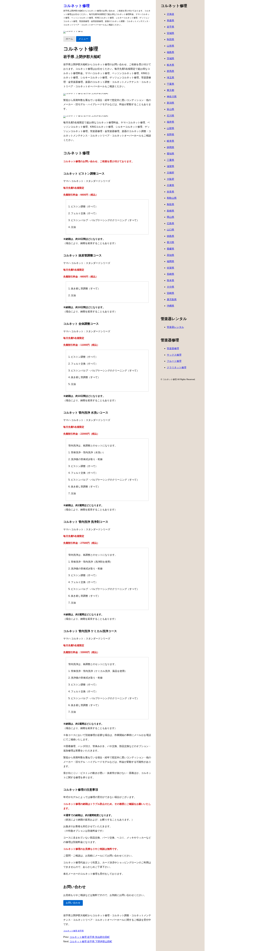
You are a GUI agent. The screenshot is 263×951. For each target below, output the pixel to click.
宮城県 (170, 33)
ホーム (69, 39)
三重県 (170, 160)
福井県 (170, 122)
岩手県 (170, 26)
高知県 (170, 255)
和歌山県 (172, 198)
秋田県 (170, 39)
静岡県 (170, 147)
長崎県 (170, 274)
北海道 (170, 14)
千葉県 (170, 84)
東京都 (170, 90)
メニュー (83, 39)
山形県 (170, 46)
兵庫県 (170, 185)
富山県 (170, 109)
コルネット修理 (76, 6)
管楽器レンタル (175, 327)
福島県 (170, 52)
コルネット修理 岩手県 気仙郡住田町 (90, 937)
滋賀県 (170, 166)
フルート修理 (174, 361)
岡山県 (170, 217)
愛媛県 (170, 248)
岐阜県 (170, 141)
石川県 (170, 115)
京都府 (170, 172)
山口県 (170, 229)
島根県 (170, 210)
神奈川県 (172, 96)
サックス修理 (174, 355)
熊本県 (170, 280)
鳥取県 (170, 204)
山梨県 (170, 128)
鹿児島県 (172, 299)
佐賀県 (170, 267)
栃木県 (170, 65)
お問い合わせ (73, 902)
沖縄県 (170, 305)
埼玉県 (170, 77)
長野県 (170, 134)
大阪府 (170, 179)
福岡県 (170, 261)
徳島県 (170, 236)
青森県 (170, 20)
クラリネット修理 (176, 367)
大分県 (170, 287)
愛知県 (170, 153)
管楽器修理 (173, 348)
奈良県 (170, 191)
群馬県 (170, 71)
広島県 (170, 223)
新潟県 (170, 103)
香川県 (170, 242)
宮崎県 (170, 293)
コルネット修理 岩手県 (73, 931)
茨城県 (170, 58)
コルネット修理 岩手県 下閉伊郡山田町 (91, 941)
